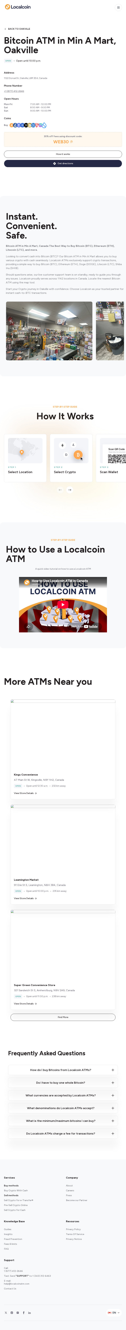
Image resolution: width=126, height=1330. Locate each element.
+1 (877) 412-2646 (14, 91)
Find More (63, 1017)
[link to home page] (17, 7)
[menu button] (118, 7)
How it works (63, 154)
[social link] (6, 1313)
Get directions (65, 163)
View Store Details (24, 793)
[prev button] (60, 490)
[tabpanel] (65, 464)
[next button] (70, 490)
